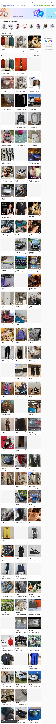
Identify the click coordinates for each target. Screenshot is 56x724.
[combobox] (24, 5)
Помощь (48, 47)
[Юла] (3, 5)
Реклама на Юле (49, 46)
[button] (12, 48)
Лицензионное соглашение (49, 44)
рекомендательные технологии (49, 50)
